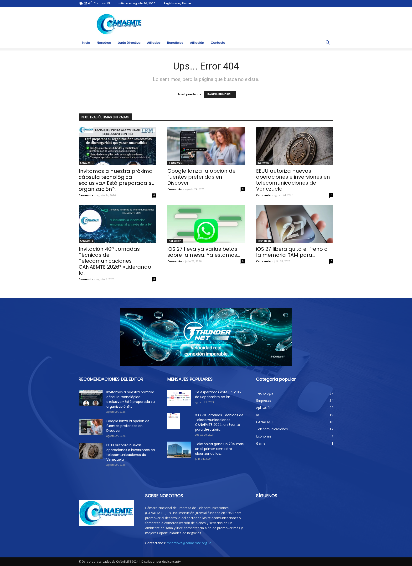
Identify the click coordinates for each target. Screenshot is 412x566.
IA (257, 414)
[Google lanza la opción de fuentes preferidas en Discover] (206, 146)
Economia (263, 162)
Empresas (263, 400)
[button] (327, 42)
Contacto (218, 42)
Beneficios (175, 42)
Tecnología (176, 162)
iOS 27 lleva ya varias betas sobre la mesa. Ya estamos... (203, 252)
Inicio (86, 42)
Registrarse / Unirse (177, 3)
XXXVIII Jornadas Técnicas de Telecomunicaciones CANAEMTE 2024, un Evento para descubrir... (219, 422)
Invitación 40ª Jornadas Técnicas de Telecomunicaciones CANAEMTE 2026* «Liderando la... (115, 261)
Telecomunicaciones (272, 429)
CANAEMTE (86, 163)
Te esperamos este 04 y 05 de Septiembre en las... (218, 394)
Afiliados (153, 42)
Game (260, 443)
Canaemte (86, 195)
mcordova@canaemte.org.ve (189, 543)
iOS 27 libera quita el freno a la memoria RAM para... (292, 252)
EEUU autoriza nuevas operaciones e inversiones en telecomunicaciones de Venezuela (293, 179)
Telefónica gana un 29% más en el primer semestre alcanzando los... (219, 449)
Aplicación (175, 240)
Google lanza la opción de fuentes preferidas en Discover (201, 176)
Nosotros (104, 42)
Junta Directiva (129, 42)
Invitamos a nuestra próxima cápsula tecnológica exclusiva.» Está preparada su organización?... (117, 180)
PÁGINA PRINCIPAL (219, 94)
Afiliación (197, 42)
